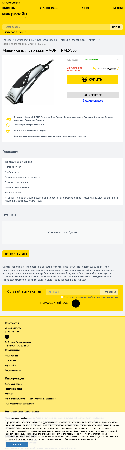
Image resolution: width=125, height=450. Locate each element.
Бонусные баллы (13, 370)
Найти (116, 27)
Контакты (118, 8)
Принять (17, 444)
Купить (95, 80)
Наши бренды (8, 8)
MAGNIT (93, 40)
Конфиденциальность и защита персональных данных (30, 399)
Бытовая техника (24, 40)
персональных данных (107, 297)
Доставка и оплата (49, 8)
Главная (7, 40)
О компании (10, 361)
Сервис (85, 8)
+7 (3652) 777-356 (13, 328)
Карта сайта (10, 365)
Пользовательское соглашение (19, 404)
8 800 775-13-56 (12, 332)
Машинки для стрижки (73, 40)
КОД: (69, 60)
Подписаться (109, 292)
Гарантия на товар (13, 389)
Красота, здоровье (47, 40)
